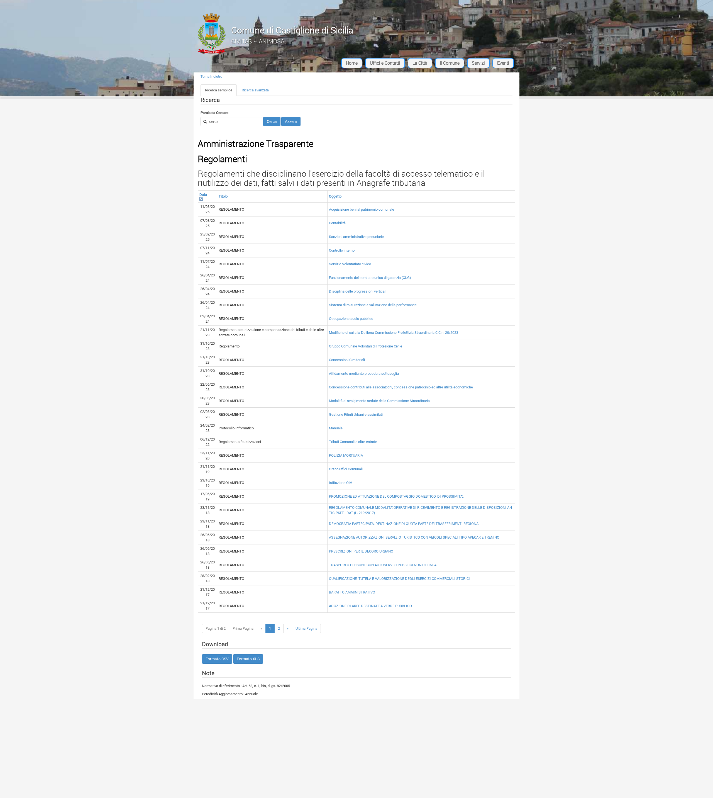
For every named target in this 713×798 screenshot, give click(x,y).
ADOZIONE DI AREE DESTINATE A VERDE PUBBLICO (370, 606)
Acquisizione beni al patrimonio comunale (361, 209)
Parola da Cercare (214, 113)
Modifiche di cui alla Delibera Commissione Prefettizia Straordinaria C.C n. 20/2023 (393, 332)
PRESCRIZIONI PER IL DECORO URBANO (361, 551)
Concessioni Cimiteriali (347, 360)
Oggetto (335, 196)
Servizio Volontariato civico (350, 264)
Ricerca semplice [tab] (218, 90)
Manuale (336, 428)
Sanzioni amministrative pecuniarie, (357, 237)
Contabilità (337, 223)
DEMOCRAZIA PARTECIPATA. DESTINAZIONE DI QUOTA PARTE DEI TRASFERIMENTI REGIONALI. (405, 524)
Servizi (478, 63)
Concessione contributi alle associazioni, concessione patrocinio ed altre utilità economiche (401, 387)
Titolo (223, 196)
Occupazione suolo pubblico (351, 319)
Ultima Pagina (306, 628)
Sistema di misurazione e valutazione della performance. (373, 305)
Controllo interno (342, 250)
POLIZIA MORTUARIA (346, 455)
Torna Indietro (211, 76)
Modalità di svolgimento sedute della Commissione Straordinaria (379, 401)
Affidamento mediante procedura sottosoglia (364, 373)
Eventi (503, 63)
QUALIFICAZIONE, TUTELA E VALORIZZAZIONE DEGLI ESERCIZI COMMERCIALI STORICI (399, 578)
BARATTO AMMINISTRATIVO (352, 592)
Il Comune (450, 63)
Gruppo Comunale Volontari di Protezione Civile (365, 346)
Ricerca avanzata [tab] (255, 90)
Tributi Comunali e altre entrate (353, 442)
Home (352, 63)
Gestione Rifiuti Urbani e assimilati (356, 414)
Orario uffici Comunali (346, 469)
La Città (420, 63)
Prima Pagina (243, 628)
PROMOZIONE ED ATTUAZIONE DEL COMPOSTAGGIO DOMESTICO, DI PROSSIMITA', (396, 496)
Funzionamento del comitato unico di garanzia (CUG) (370, 278)
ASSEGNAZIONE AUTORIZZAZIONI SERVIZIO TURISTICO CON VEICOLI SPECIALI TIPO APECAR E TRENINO (414, 537)
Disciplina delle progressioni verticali (357, 291)
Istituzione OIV (340, 483)
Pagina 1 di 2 (216, 628)
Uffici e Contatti (385, 63)
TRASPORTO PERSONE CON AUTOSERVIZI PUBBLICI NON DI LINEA (382, 565)
